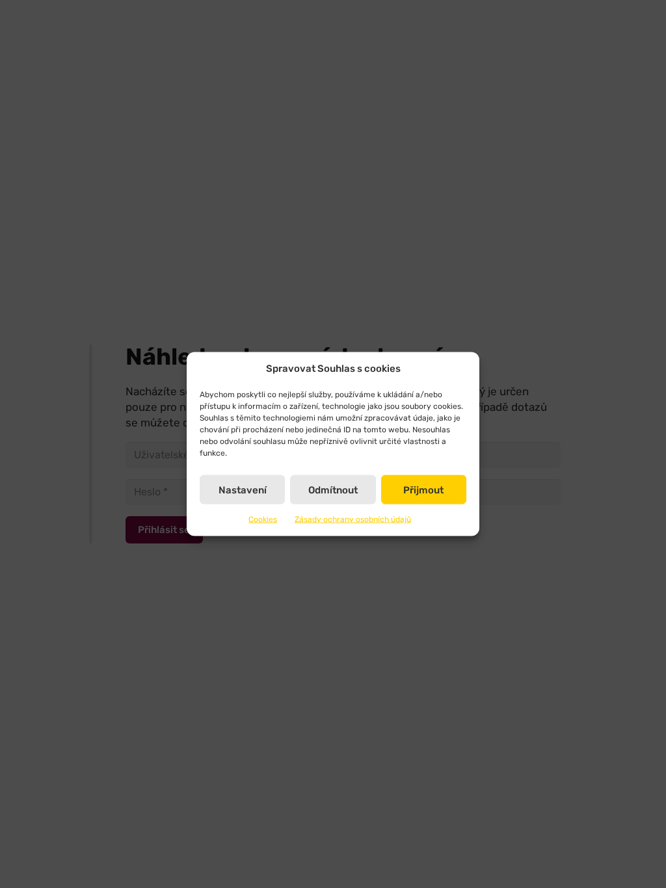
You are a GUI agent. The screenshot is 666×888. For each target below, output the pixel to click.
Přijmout (423, 489)
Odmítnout (333, 489)
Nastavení (243, 489)
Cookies (262, 519)
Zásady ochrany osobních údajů (353, 519)
